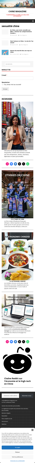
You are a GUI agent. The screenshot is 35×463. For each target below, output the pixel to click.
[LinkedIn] (15, 163)
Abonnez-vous (26, 396)
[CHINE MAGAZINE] (17, 7)
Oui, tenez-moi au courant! (12, 84)
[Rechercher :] (17, 64)
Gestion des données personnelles (11, 406)
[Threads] (19, 163)
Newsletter (6, 82)
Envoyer (5, 89)
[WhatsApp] (27, 163)
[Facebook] (11, 163)
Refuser (17, 452)
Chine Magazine (23, 35)
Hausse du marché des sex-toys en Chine (21, 51)
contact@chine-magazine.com (9, 400)
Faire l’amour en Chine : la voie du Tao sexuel (21, 41)
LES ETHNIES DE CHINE (17, 219)
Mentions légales (6, 413)
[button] (32, 430)
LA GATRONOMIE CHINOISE (17, 281)
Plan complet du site (7, 418)
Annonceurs (5, 421)
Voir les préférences (17, 457)
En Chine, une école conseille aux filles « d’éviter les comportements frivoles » (21, 31)
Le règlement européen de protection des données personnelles (15, 409)
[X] (23, 163)
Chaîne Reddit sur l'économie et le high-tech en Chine (17, 381)
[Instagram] (7, 163)
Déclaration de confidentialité (17, 461)
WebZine (4, 424)
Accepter (17, 447)
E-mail (4, 75)
